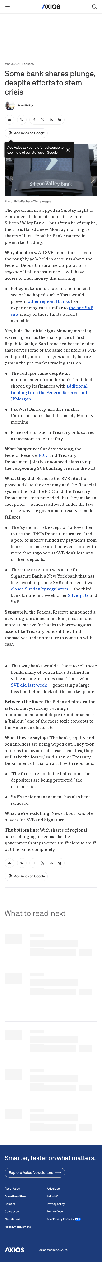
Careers (10, 1203)
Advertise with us (15, 1196)
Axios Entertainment (18, 1226)
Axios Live (53, 1188)
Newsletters (12, 1219)
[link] (9, 120)
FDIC (44, 456)
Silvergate (78, 596)
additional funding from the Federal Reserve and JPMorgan (49, 392)
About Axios (12, 1188)
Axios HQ (52, 1196)
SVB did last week (29, 685)
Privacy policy (56, 1203)
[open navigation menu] (7, 6)
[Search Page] (94, 7)
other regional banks (49, 301)
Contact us (12, 1211)
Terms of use (55, 1211)
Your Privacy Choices (60, 1219)
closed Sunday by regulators (39, 589)
